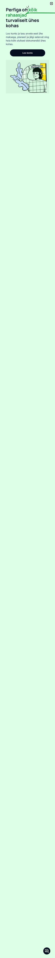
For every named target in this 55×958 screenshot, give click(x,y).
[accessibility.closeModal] (51, 3)
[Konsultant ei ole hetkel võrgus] (46, 950)
